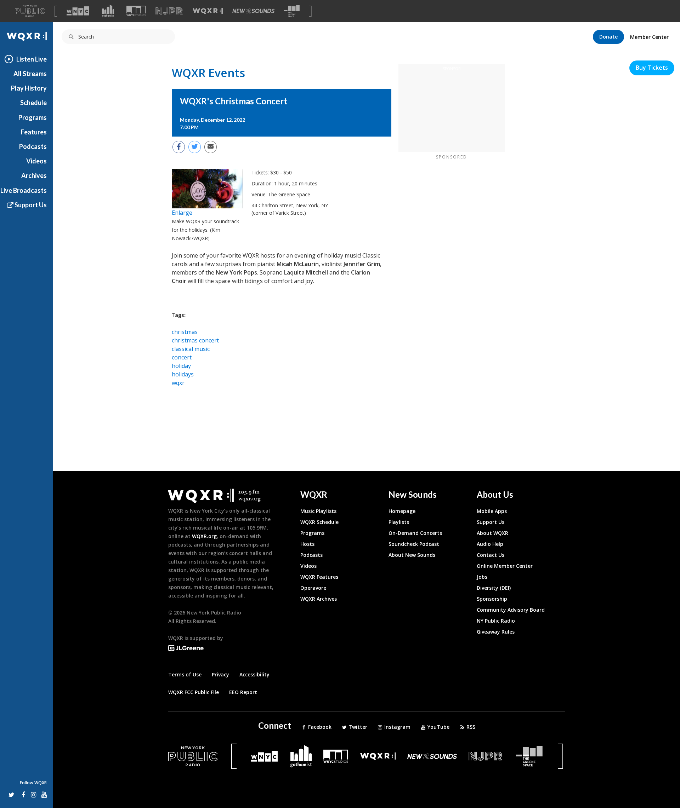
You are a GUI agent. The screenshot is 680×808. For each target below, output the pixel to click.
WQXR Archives (318, 598)
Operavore (313, 587)
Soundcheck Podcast (414, 544)
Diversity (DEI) (494, 587)
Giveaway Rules (496, 631)
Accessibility (254, 674)
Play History (29, 88)
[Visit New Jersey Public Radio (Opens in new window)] (486, 756)
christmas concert (195, 340)
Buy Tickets (652, 67)
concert (182, 357)
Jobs (482, 576)
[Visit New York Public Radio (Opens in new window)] (193, 756)
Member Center (649, 37)
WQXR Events (208, 72)
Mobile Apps (492, 511)
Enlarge (182, 213)
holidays (183, 374)
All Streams (30, 73)
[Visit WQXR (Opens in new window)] (208, 11)
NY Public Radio (496, 620)
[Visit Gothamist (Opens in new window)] (108, 11)
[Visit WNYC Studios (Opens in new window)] (136, 11)
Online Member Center (505, 565)
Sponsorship (492, 598)
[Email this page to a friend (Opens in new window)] (210, 147)
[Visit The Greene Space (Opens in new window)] (292, 11)
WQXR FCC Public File (193, 692)
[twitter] (11, 794)
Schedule (33, 102)
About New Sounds (412, 555)
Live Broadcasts (23, 190)
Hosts (307, 544)
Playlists (399, 522)
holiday (181, 366)
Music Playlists (318, 511)
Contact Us (490, 555)
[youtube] (44, 794)
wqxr (178, 383)
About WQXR (492, 533)
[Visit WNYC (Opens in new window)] (78, 11)
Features (34, 132)
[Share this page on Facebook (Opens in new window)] (178, 147)
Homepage (402, 511)
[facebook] (22, 794)
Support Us (30, 205)
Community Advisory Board (511, 609)
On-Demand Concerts (415, 533)
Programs (32, 117)
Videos (36, 161)
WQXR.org (204, 536)
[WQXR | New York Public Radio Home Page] (26, 36)
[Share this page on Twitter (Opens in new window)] (194, 147)
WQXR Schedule (319, 522)
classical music (191, 349)
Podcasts (33, 146)
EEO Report (243, 692)
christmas (185, 332)
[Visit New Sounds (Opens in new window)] (253, 10)
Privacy (220, 674)
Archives (34, 175)
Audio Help (490, 544)
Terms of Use (185, 674)
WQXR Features (319, 576)
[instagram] (33, 794)
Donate (608, 36)
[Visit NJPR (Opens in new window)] (169, 11)
